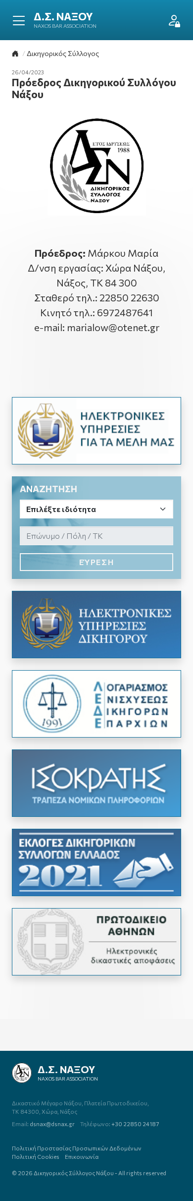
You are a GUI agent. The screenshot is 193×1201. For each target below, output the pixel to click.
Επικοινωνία (81, 1156)
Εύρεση (96, 562)
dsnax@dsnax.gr (43, 1123)
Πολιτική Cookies (35, 1156)
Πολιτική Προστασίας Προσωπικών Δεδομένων (77, 1147)
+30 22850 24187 (119, 1123)
